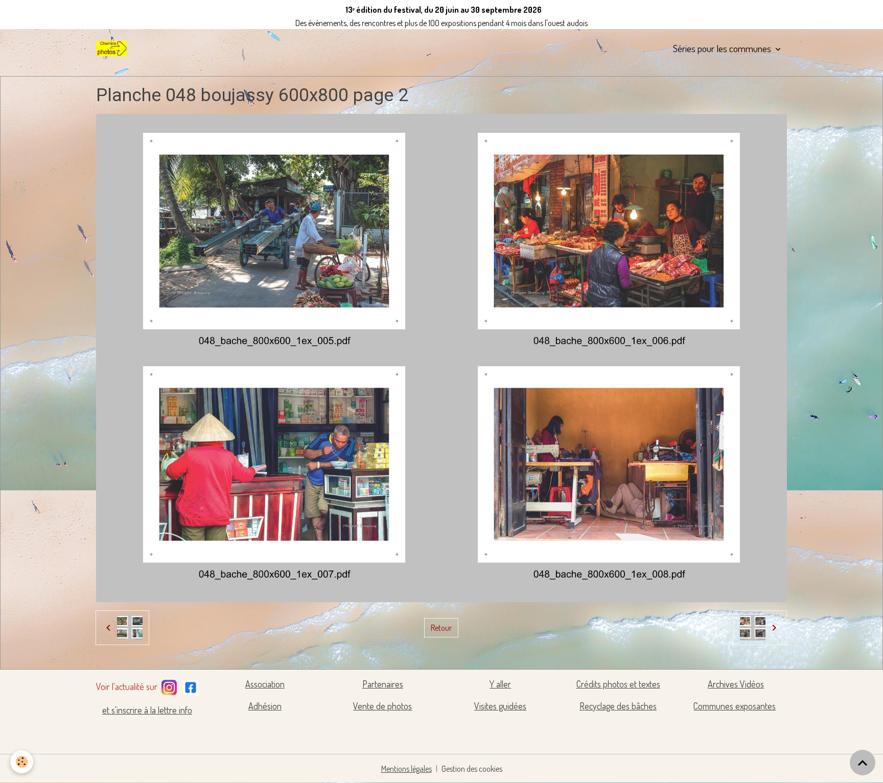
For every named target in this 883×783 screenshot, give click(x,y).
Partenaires (382, 684)
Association (265, 684)
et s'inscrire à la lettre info (147, 710)
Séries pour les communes (723, 48)
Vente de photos (382, 705)
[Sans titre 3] (169, 685)
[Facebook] (190, 685)
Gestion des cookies (472, 769)
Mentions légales (406, 769)
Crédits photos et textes (618, 684)
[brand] (113, 48)
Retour (441, 628)
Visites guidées (500, 705)
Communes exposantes (734, 705)
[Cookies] (21, 761)
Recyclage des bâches (618, 705)
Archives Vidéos (736, 684)
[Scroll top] (862, 762)
